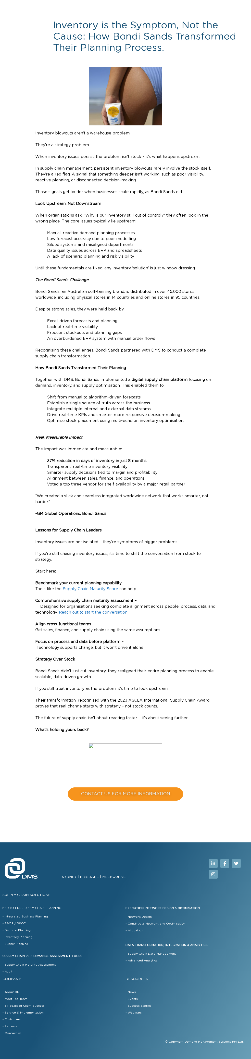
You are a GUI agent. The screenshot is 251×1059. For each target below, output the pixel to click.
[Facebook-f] (224, 863)
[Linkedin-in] (213, 863)
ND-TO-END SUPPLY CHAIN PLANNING (31, 907)
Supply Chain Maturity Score (90, 589)
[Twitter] (236, 863)
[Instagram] (213, 874)
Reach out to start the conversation (93, 612)
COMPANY (11, 979)
